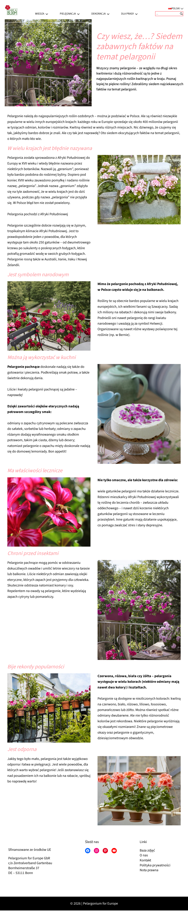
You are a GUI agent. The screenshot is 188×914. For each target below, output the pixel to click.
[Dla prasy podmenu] (136, 13)
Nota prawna (149, 870)
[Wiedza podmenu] (46, 13)
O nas (144, 855)
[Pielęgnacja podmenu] (78, 13)
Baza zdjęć (147, 850)
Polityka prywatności (155, 865)
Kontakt (145, 860)
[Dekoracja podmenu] (108, 13)
